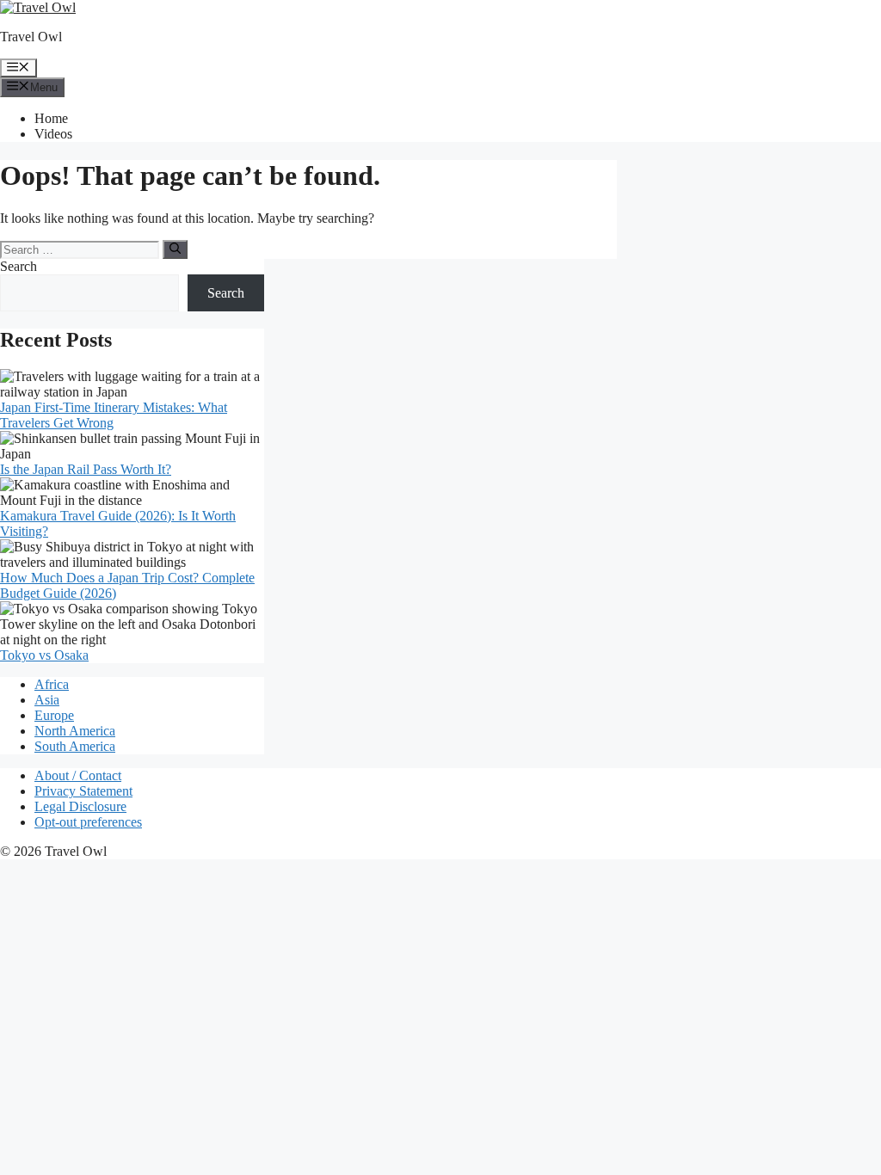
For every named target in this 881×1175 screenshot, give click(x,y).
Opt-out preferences (88, 822)
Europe (54, 715)
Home (51, 118)
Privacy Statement (83, 791)
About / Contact (77, 775)
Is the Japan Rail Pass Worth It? (85, 469)
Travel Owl (31, 36)
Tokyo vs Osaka (44, 655)
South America (74, 746)
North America (74, 730)
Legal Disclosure (80, 806)
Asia (46, 699)
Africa (51, 684)
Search (18, 266)
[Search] (175, 249)
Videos (53, 133)
